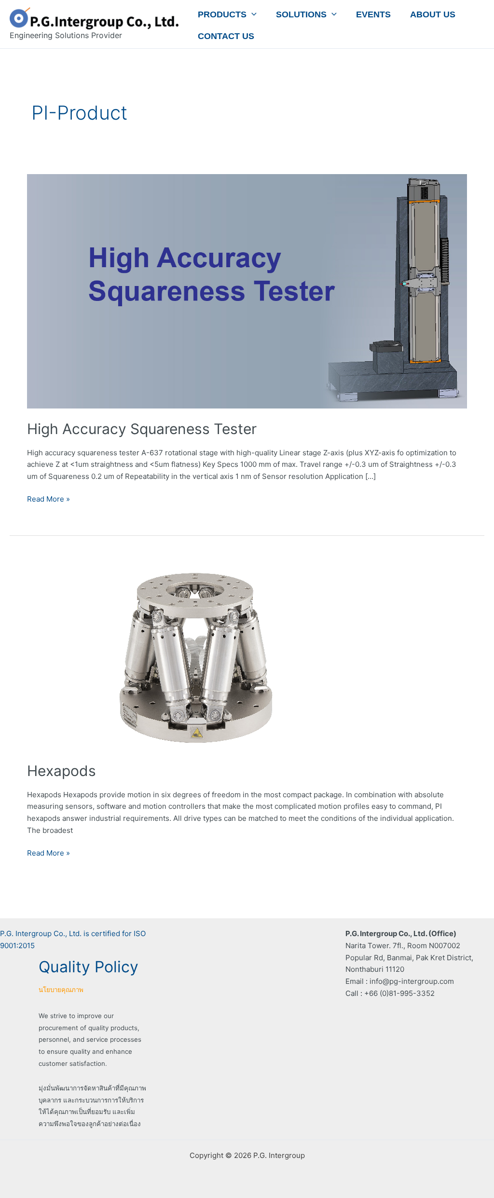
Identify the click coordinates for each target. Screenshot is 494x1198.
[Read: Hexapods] (196, 654)
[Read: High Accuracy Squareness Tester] (247, 290)
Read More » (48, 498)
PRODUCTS (222, 14)
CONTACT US (226, 36)
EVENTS (373, 14)
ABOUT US (432, 14)
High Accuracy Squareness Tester (142, 428)
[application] (252, 14)
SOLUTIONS (301, 14)
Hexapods (61, 770)
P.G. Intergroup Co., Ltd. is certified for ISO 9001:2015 (73, 939)
